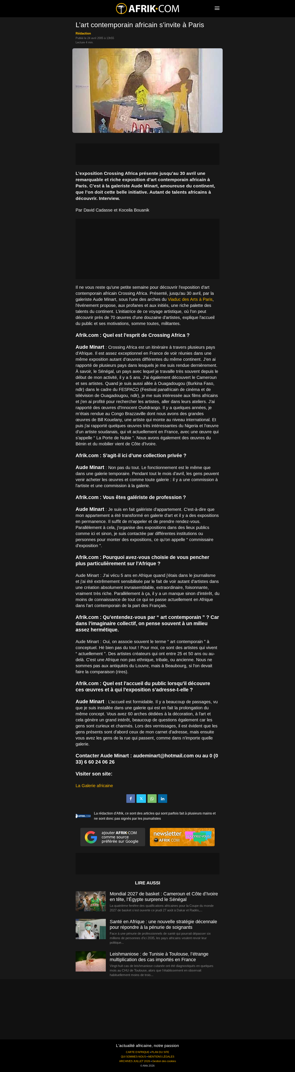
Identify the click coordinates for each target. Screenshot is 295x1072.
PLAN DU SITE (160, 1052)
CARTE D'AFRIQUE (137, 1052)
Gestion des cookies (164, 1061)
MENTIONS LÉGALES (161, 1056)
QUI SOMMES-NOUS (133, 1056)
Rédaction (83, 33)
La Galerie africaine (94, 785)
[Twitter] (141, 798)
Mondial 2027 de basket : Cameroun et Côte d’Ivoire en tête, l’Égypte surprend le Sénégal (164, 896)
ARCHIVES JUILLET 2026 (134, 1061)
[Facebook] (130, 798)
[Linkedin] (162, 798)
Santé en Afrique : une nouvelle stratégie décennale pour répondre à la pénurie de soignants (163, 924)
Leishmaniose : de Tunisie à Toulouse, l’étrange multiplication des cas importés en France (159, 956)
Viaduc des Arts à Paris (190, 299)
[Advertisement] (147, 154)
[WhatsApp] (152, 798)
